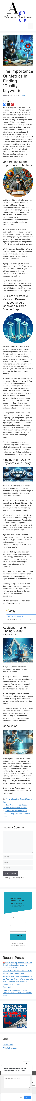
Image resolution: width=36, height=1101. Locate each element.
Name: (12, 918)
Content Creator (26, 800)
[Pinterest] (12, 104)
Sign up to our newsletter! (14, 879)
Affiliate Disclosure (10, 1049)
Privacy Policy (8, 1046)
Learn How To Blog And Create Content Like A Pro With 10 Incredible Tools (17, 994)
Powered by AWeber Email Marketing (18, 947)
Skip (21, 1097)
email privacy (21, 944)
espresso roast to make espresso (23, 619)
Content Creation (12, 800)
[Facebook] (4, 104)
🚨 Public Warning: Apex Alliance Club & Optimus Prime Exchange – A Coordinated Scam (17, 966)
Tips (4, 803)
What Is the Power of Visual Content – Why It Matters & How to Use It (16, 815)
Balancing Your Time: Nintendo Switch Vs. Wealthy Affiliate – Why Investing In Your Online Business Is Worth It (18, 980)
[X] (8, 104)
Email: (12, 927)
